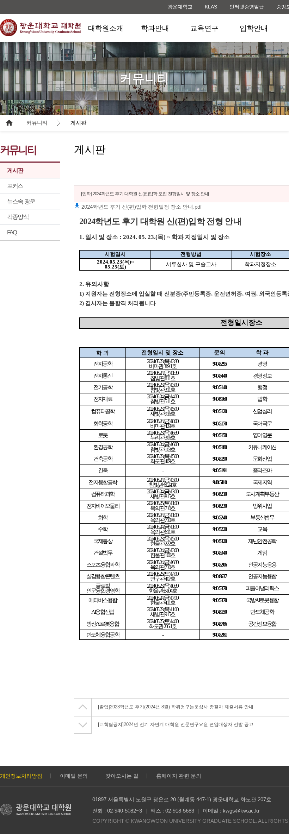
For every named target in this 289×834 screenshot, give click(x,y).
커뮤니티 (37, 123)
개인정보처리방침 (21, 776)
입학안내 (254, 28)
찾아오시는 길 (122, 776)
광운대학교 (180, 7)
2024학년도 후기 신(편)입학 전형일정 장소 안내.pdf (141, 207)
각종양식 (18, 217)
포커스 (15, 186)
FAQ (12, 232)
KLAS (211, 7)
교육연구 (204, 28)
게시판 (78, 123)
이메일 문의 (74, 776)
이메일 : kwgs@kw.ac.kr (231, 811)
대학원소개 (105, 28)
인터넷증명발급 (246, 7)
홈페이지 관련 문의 (178, 776)
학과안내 (155, 28)
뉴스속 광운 (21, 201)
